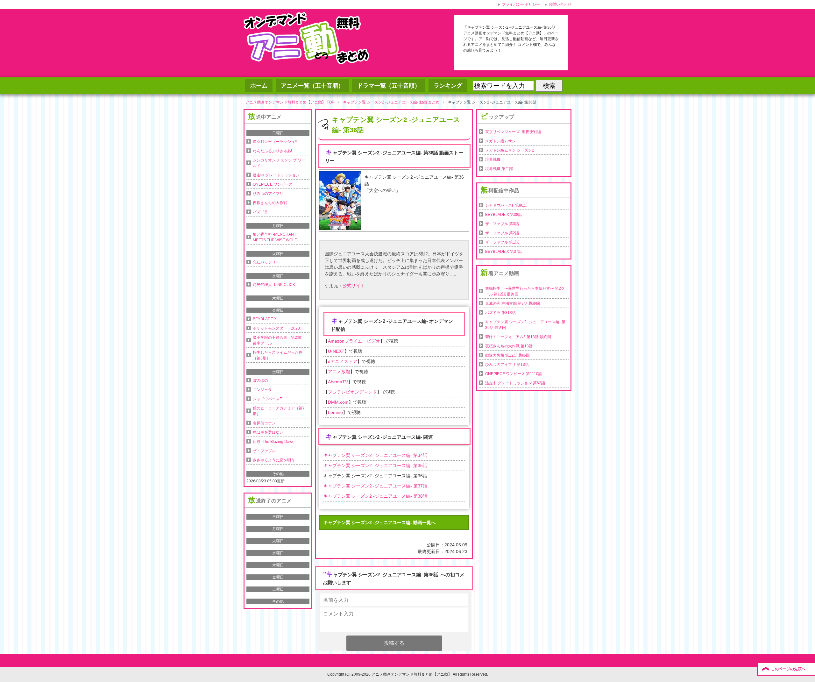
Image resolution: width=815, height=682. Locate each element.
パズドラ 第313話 (500, 312)
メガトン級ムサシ (500, 141)
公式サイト (354, 285)
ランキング (448, 85)
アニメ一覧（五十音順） (312, 85)
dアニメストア (342, 361)
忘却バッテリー (266, 262)
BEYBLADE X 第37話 (503, 251)
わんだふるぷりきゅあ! (272, 151)
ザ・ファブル (264, 451)
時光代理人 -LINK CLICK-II (275, 284)
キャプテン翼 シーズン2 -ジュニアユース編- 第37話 (375, 485)
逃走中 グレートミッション (276, 175)
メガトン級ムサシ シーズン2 (509, 150)
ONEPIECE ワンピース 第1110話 (513, 374)
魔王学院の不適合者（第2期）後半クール (279, 340)
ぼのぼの (260, 380)
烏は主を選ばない (268, 432)
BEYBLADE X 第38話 (503, 214)
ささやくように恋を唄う (274, 460)
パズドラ (260, 212)
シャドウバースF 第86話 (506, 205)
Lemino (335, 412)
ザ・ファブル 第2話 (502, 233)
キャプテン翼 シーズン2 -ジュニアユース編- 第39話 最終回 (525, 325)
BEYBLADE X (265, 319)
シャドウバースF (267, 399)
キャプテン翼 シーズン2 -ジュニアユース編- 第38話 (375, 496)
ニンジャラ (262, 389)
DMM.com (338, 402)
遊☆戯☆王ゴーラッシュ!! (275, 141)
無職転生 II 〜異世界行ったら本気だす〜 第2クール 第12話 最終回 (525, 291)
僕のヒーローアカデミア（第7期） (279, 411)
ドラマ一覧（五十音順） (388, 85)
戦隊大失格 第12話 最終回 (507, 355)
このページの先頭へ (788, 669)
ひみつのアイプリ (268, 193)
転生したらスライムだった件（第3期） (277, 355)
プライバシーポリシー (521, 4)
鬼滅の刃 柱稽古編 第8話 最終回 (512, 303)
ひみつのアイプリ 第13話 (507, 364)
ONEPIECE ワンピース (273, 184)
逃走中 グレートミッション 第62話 (515, 383)
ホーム (258, 85)
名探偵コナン (264, 423)
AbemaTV (338, 381)
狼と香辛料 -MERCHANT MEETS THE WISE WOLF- (275, 237)
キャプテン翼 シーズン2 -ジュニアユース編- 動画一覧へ (379, 522)
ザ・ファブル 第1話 (502, 242)
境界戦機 (492, 159)
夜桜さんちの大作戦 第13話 (509, 346)
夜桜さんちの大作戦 (270, 203)
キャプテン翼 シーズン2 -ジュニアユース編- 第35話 (375, 465)
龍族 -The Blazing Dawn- (274, 441)
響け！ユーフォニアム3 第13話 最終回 (518, 337)
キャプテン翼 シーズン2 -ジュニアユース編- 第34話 (375, 455)
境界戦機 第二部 (499, 169)
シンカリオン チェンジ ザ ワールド (279, 163)
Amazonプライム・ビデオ (354, 341)
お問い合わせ (560, 4)
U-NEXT (336, 351)
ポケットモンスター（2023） (278, 328)
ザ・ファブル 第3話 (502, 224)
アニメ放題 (339, 371)
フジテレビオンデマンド (352, 391)
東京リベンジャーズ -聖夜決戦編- (513, 132)
